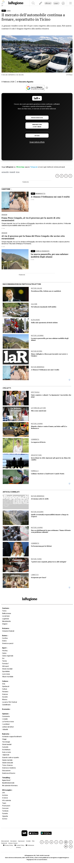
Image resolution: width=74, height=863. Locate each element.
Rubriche (5, 734)
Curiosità (5, 747)
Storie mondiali (7, 669)
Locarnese (6, 616)
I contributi (5, 724)
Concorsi (5, 808)
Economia (6, 709)
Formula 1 (5, 663)
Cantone (5, 608)
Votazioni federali (8, 631)
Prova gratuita (37, 117)
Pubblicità (4, 843)
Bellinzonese (6, 613)
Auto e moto (6, 752)
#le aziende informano (10, 785)
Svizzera (5, 628)
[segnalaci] (40, 3)
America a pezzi (7, 643)
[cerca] (33, 3)
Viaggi (4, 739)
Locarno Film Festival (9, 702)
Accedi (37, 135)
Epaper (56, 3)
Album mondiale (7, 677)
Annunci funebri (13, 843)
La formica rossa (8, 721)
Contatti (28, 841)
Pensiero (5, 692)
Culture (5, 681)
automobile (5, 172)
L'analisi (5, 719)
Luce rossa (6, 674)
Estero (5, 636)
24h (3, 793)
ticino (18, 172)
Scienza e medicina (9, 768)
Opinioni (5, 714)
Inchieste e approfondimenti (11, 736)
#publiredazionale (8, 783)
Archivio (5, 795)
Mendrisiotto (6, 621)
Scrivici (4, 819)
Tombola (5, 811)
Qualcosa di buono (8, 773)
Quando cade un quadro (10, 757)
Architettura (6, 750)
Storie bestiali (6, 744)
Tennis (4, 661)
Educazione (6, 770)
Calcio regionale (7, 656)
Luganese (5, 619)
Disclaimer (13, 841)
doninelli (12, 172)
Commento (6, 716)
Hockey (5, 651)
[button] (42, 842)
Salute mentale (7, 760)
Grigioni (4, 624)
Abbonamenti (5, 841)
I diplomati (5, 755)
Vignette (5, 816)
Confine (5, 638)
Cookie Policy (20, 845)
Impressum (21, 841)
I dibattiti (5, 729)
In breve (5, 798)
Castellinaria (6, 705)
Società (5, 697)
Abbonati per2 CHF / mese (37, 125)
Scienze (5, 694)
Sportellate (6, 671)
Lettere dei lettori (8, 727)
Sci (3, 658)
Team (4, 803)
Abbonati (48, 3)
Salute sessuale (7, 763)
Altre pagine (7, 790)
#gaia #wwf (6, 780)
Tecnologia (6, 742)
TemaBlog (6, 778)
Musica (4, 699)
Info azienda (6, 800)
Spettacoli (5, 686)
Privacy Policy (8, 845)
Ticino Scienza (7, 765)
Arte (3, 684)
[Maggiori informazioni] (47, 88)
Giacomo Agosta (26, 82)
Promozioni (6, 806)
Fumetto (5, 813)
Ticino (4, 611)
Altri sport (5, 666)
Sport (4, 648)
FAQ (33, 841)
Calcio (4, 653)
